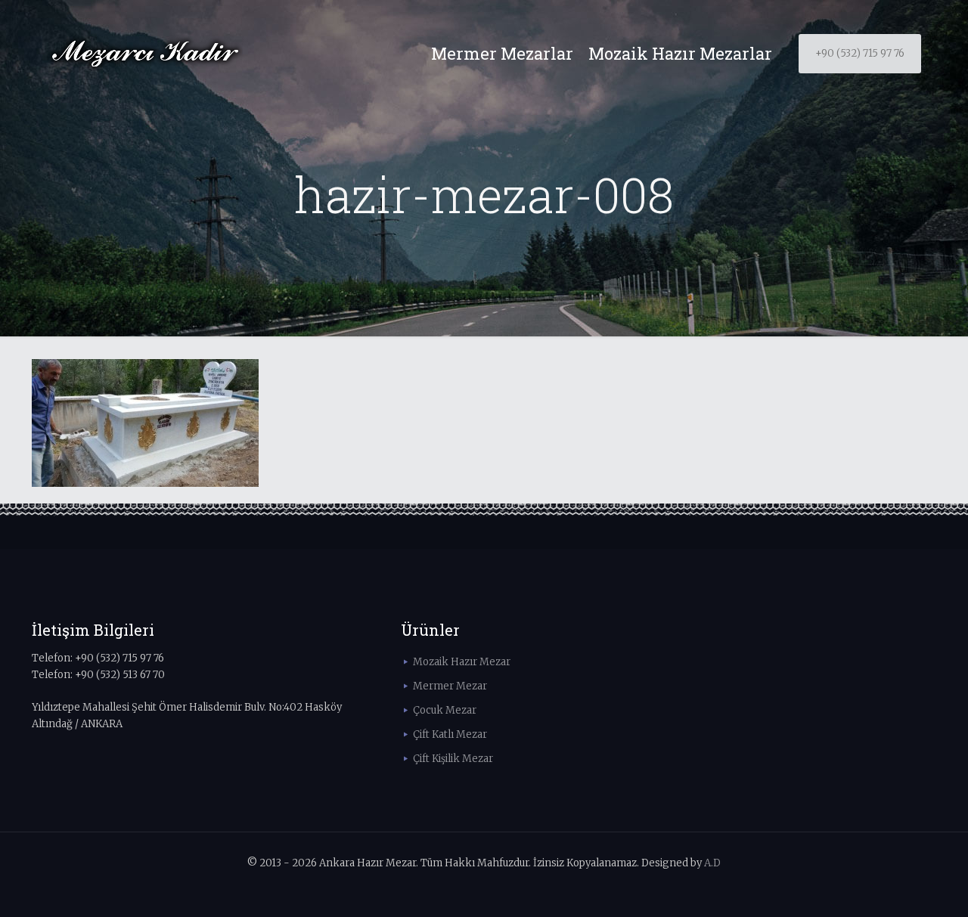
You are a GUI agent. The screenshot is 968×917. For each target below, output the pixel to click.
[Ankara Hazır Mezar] (145, 53)
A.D (712, 863)
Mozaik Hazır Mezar (461, 661)
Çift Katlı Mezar (450, 734)
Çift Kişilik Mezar (453, 758)
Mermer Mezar (450, 686)
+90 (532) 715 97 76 (859, 53)
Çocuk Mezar (444, 710)
